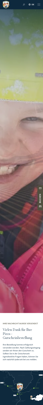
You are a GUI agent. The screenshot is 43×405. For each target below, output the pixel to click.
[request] (40, 188)
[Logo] (6, 4)
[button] (39, 4)
